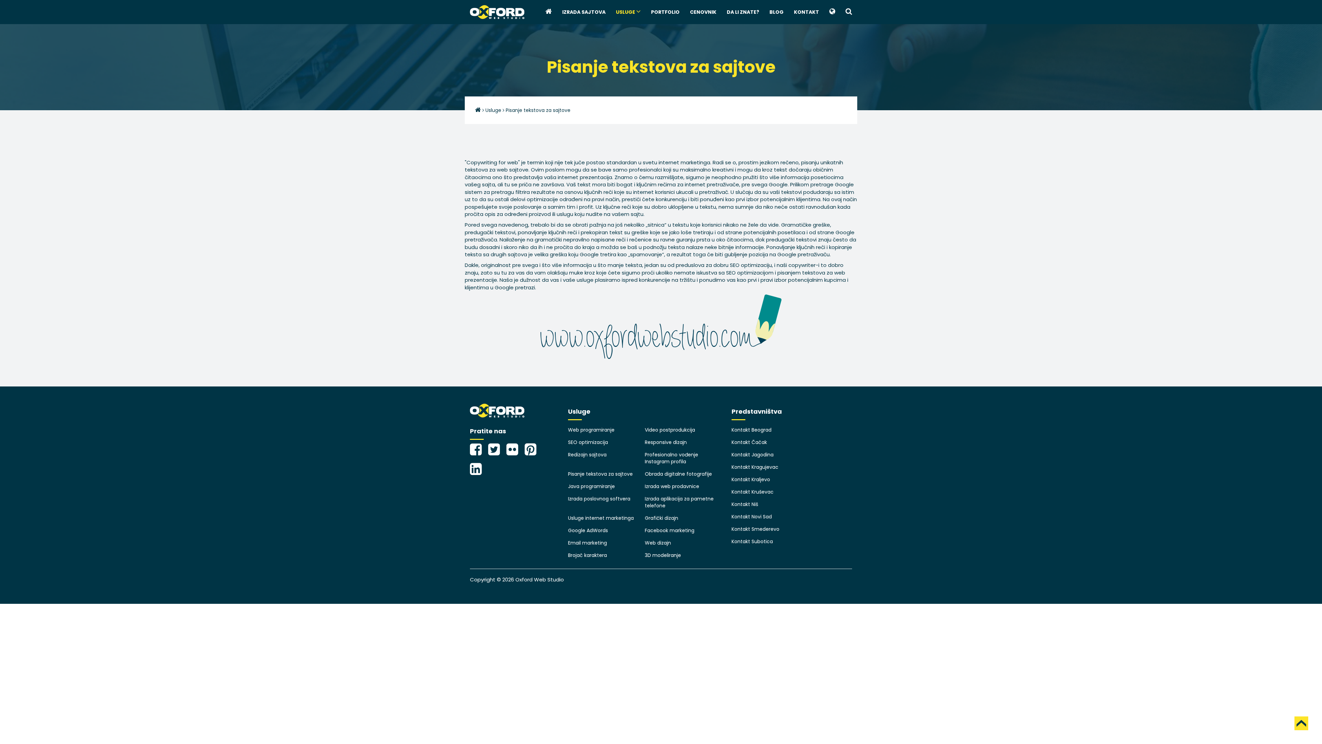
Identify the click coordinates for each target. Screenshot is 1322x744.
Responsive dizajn (666, 442)
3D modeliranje (663, 555)
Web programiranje (591, 429)
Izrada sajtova (584, 12)
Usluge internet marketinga (601, 518)
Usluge (626, 12)
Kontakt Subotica (752, 541)
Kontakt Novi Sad (752, 516)
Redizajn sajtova (587, 454)
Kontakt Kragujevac (755, 467)
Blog (776, 12)
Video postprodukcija (670, 429)
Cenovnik (703, 12)
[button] (832, 12)
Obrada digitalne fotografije (678, 474)
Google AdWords (588, 530)
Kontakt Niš (745, 504)
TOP (1301, 723)
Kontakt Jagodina (753, 454)
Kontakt (806, 12)
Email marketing (587, 542)
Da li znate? (743, 12)
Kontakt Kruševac (753, 491)
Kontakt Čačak (749, 442)
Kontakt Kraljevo (751, 479)
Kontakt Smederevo (755, 529)
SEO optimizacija (588, 442)
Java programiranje (591, 486)
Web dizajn (658, 542)
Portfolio (665, 12)
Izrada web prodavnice (672, 486)
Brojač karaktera (587, 555)
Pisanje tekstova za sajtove (600, 474)
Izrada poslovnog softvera (599, 498)
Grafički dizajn (661, 518)
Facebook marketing (669, 530)
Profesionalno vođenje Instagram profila (671, 458)
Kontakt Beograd (752, 429)
